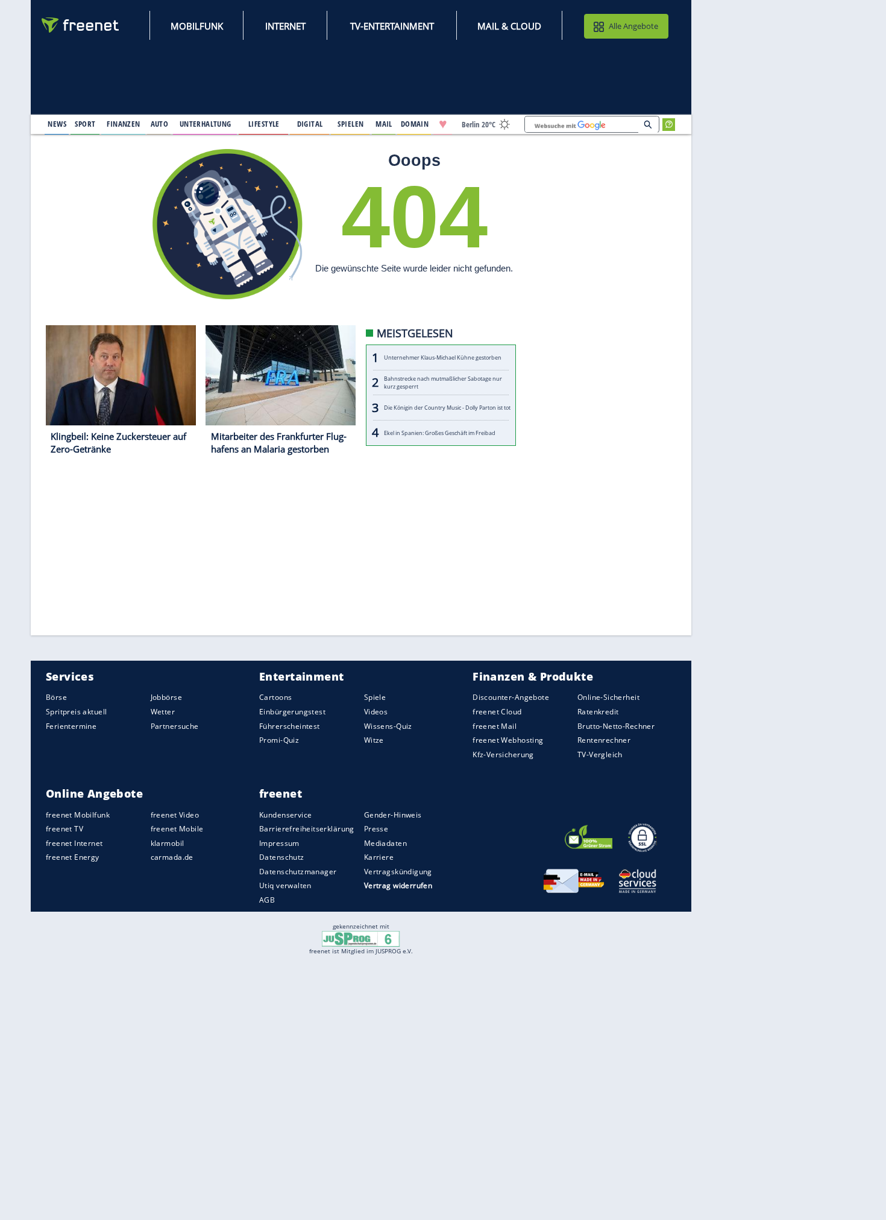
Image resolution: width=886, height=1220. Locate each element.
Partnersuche (175, 726)
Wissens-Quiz (388, 726)
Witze (374, 740)
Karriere (379, 857)
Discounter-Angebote (511, 697)
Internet (285, 26)
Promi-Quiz (279, 740)
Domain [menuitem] (415, 123)
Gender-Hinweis (393, 814)
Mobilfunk (197, 26)
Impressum (279, 843)
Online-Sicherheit (608, 697)
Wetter (163, 711)
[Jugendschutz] (361, 937)
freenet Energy (72, 857)
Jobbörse (166, 697)
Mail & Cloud (509, 26)
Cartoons (275, 697)
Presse (376, 828)
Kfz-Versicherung (503, 754)
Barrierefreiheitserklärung (306, 828)
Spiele (375, 697)
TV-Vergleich (600, 754)
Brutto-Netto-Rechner (616, 726)
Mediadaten (385, 843)
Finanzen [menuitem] (123, 123)
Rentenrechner (603, 740)
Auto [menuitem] (160, 123)
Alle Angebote (633, 26)
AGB (267, 899)
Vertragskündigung (398, 871)
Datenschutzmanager (297, 871)
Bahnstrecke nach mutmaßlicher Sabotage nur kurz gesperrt (443, 383)
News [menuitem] (57, 123)
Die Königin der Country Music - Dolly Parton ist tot (447, 408)
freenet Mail (495, 726)
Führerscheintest (289, 726)
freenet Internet (74, 843)
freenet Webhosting (508, 740)
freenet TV (64, 828)
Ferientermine (71, 726)
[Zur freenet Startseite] (80, 25)
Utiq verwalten (285, 886)
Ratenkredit (598, 711)
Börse (56, 697)
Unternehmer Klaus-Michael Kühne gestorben (442, 358)
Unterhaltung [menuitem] (205, 123)
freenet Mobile (177, 828)
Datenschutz (281, 857)
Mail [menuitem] (383, 123)
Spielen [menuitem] (350, 123)
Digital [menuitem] (310, 123)
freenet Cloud (497, 711)
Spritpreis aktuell (76, 711)
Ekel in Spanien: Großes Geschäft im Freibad (439, 433)
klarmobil (167, 843)
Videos (376, 711)
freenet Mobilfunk (78, 814)
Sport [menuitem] (85, 123)
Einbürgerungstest (292, 711)
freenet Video (175, 814)
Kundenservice (285, 814)
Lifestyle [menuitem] (264, 123)
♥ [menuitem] (443, 124)
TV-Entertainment (392, 26)
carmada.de (172, 857)
